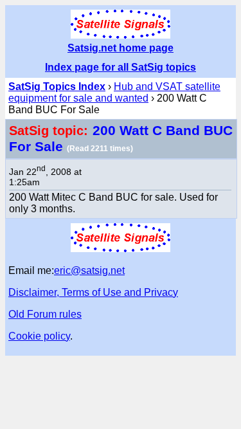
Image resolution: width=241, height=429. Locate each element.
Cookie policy (39, 336)
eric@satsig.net (89, 270)
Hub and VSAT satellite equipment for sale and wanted (114, 92)
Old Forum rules (45, 314)
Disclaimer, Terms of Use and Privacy (93, 292)
